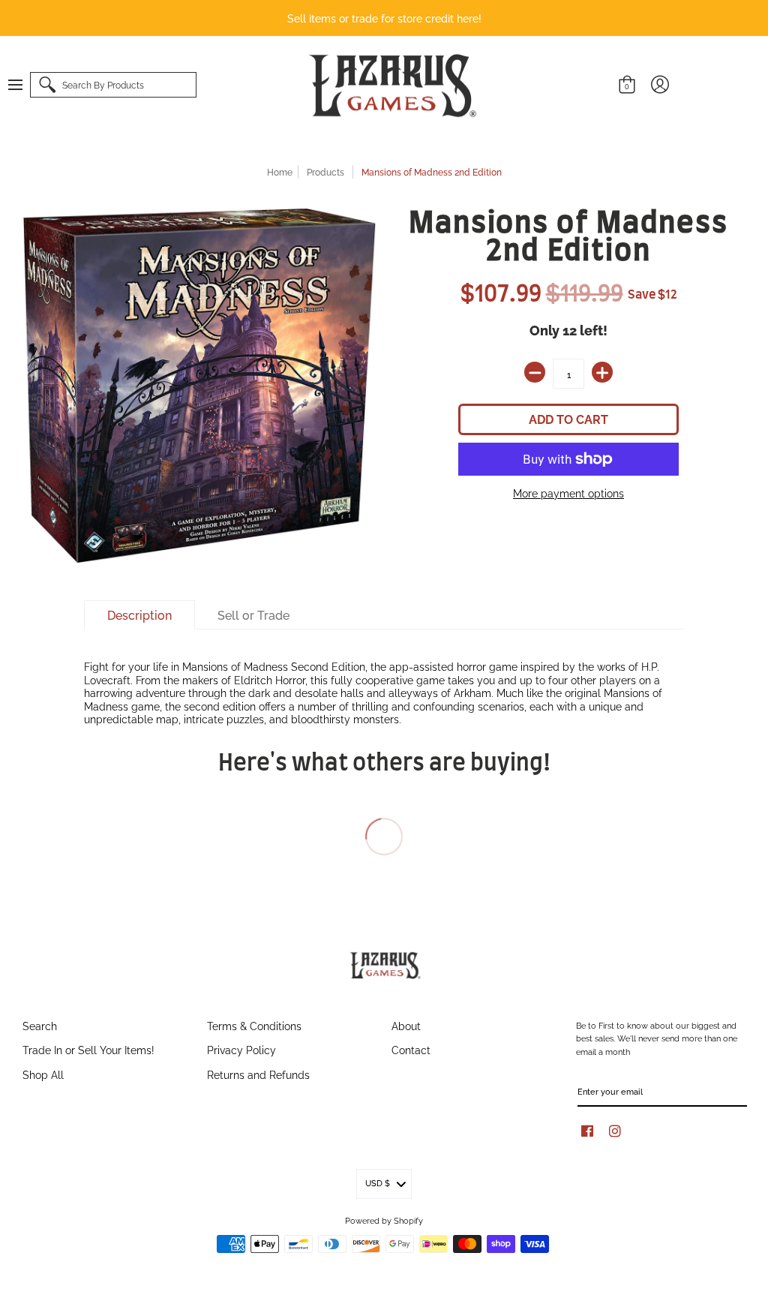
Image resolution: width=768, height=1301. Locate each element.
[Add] (602, 372)
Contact (411, 1049)
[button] (22, 85)
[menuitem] (22, 85)
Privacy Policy (241, 1049)
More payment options (568, 493)
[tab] (139, 615)
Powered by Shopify (384, 1220)
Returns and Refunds (258, 1074)
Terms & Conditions (254, 1025)
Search (39, 1025)
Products (325, 171)
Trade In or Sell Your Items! (88, 1049)
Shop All (43, 1074)
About (406, 1025)
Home (279, 171)
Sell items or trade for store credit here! (384, 18)
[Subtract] (534, 372)
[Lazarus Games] (390, 85)
